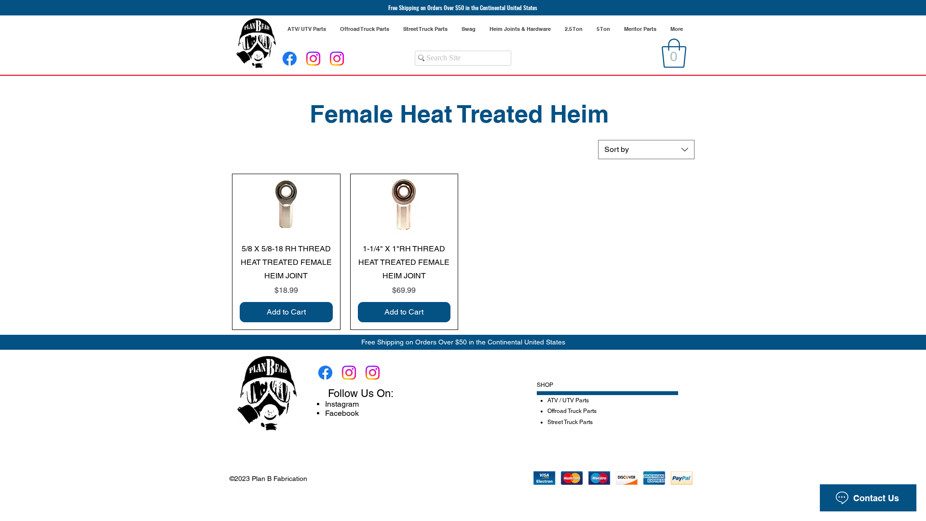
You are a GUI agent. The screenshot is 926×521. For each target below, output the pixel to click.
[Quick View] (286, 204)
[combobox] (646, 149)
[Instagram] (313, 58)
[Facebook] (289, 58)
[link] (674, 53)
